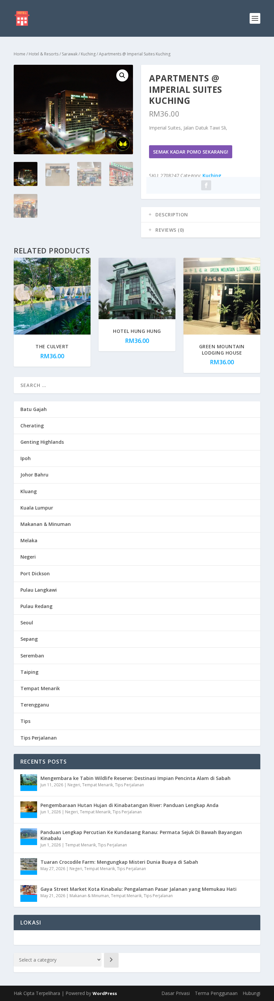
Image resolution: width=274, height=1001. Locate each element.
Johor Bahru (34, 474)
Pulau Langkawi (38, 590)
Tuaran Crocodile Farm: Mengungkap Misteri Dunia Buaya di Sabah (119, 862)
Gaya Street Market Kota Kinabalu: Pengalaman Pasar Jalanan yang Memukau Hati (138, 889)
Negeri (28, 557)
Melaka (28, 540)
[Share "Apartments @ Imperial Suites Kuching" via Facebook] (206, 185)
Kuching (88, 54)
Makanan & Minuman (45, 524)
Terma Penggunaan (216, 993)
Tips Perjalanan (38, 738)
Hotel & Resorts (43, 54)
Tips (25, 721)
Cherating (32, 425)
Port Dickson (35, 573)
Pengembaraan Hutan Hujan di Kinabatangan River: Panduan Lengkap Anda (129, 805)
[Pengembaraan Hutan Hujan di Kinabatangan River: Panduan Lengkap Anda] (28, 809)
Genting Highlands (42, 442)
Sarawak (70, 54)
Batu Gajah (33, 409)
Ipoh (25, 458)
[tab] (200, 214)
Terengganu (34, 705)
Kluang (28, 491)
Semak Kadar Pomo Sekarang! (190, 152)
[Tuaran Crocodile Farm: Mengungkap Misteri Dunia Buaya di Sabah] (28, 866)
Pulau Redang (36, 606)
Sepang (29, 639)
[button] (122, 75)
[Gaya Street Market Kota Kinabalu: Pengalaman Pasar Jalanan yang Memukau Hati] (28, 893)
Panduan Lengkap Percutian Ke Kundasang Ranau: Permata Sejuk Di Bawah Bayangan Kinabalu (141, 835)
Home (19, 54)
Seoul (26, 622)
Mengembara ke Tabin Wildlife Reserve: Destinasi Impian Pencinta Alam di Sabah (135, 778)
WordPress (105, 993)
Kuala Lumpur (36, 508)
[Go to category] (111, 960)
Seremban (32, 655)
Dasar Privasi (175, 993)
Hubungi (251, 993)
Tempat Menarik (40, 688)
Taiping (29, 672)
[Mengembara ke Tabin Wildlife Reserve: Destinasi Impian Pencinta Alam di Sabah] (28, 782)
